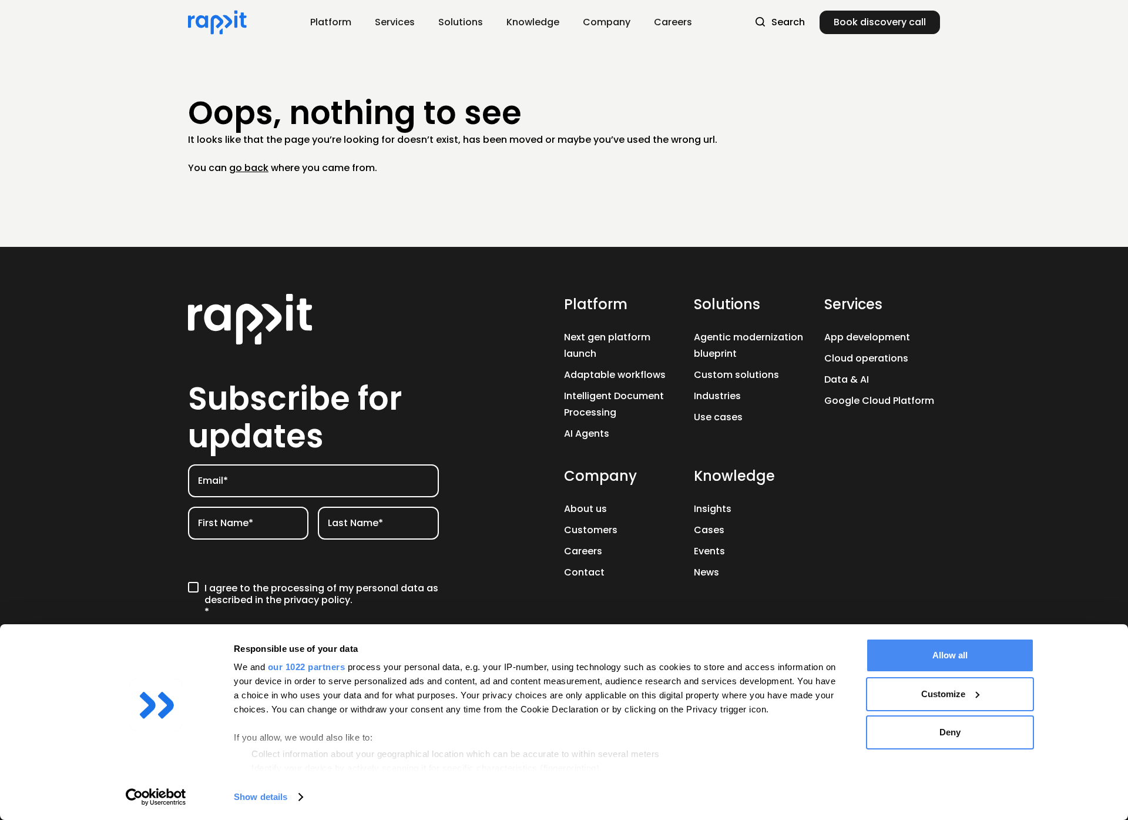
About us (585, 509)
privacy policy (317, 600)
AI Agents (586, 433)
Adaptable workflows (615, 374)
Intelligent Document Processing (614, 404)
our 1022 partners (306, 667)
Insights (712, 509)
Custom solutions (736, 374)
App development (867, 337)
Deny (950, 732)
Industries (717, 396)
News (706, 572)
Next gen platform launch (607, 345)
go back (248, 168)
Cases (709, 530)
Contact (584, 572)
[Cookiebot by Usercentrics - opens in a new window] (156, 797)
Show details (260, 797)
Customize (943, 694)
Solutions (727, 304)
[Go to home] (313, 319)
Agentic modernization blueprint (748, 345)
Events (709, 551)
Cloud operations (866, 358)
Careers (583, 551)
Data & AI (846, 379)
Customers (590, 530)
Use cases (718, 417)
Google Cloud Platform (879, 400)
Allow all (950, 655)
